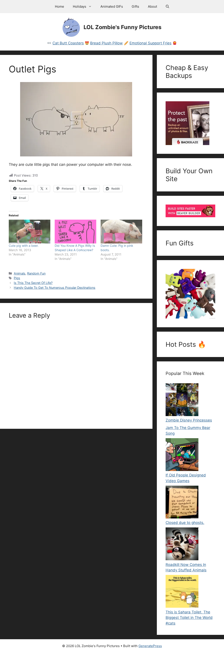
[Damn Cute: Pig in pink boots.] (121, 231)
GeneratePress (150, 646)
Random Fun (36, 273)
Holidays (79, 6)
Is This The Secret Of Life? (33, 283)
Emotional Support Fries (151, 43)
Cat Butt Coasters (68, 43)
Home (59, 6)
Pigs (17, 278)
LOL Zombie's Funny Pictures (122, 27)
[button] (167, 6)
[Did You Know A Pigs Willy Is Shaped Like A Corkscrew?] (75, 231)
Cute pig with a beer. (23, 245)
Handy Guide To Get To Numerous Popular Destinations (54, 287)
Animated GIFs (111, 6)
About (152, 6)
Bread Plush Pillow (106, 43)
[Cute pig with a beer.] (29, 231)
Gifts (135, 6)
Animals (19, 273)
